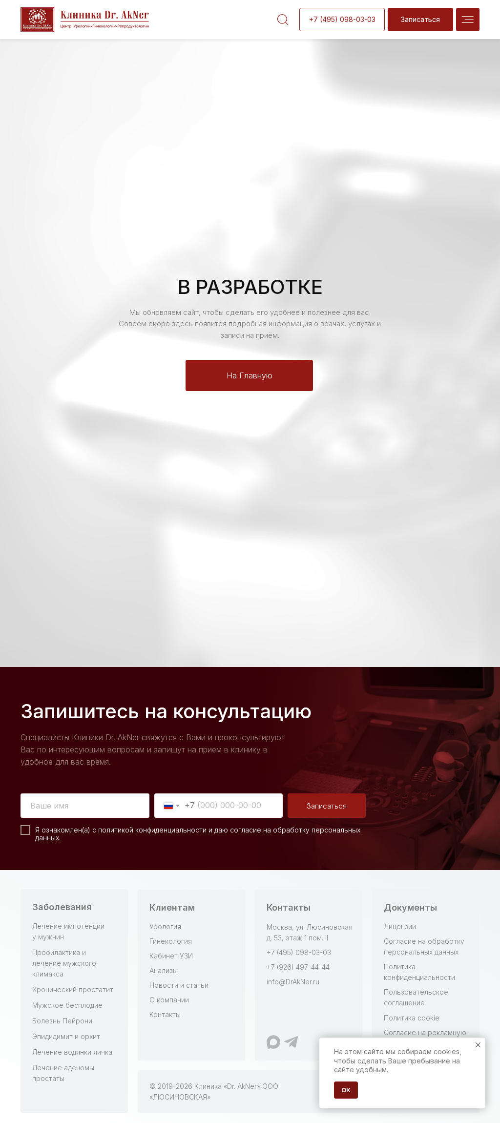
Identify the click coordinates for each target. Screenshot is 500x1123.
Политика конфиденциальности (419, 971)
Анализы (163, 970)
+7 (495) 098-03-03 (299, 952)
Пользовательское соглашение (416, 997)
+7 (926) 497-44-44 (298, 967)
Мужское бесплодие (67, 1005)
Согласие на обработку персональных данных (424, 946)
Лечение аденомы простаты (63, 1072)
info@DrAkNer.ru (293, 981)
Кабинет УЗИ (171, 956)
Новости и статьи (178, 985)
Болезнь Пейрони (62, 1021)
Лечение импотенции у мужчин (68, 931)
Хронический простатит (72, 989)
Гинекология (170, 941)
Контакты (165, 1014)
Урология (165, 926)
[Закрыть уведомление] (478, 1045)
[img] (467, 19)
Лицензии (400, 926)
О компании (169, 1000)
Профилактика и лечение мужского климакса (64, 963)
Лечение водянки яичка (72, 1052)
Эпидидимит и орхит (66, 1036)
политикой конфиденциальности (152, 830)
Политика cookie (411, 1018)
